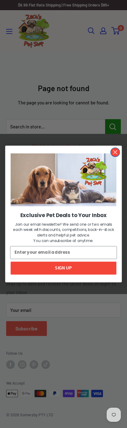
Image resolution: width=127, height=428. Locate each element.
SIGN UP (63, 268)
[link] (63, 179)
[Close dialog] (115, 152)
